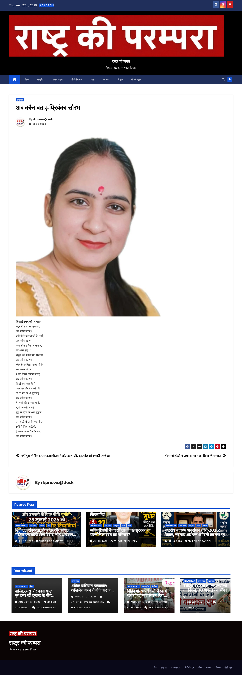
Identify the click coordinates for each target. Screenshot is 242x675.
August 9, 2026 (197, 596)
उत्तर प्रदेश (75, 581)
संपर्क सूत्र (136, 79)
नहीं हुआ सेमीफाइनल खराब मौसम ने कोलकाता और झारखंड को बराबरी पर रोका (65, 456)
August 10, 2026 (142, 602)
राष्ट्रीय (40, 79)
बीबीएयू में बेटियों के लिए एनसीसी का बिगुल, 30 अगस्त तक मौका (205, 588)
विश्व (26, 79)
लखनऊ (211, 581)
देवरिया (154, 586)
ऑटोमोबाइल (76, 79)
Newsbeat (21, 525)
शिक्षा (129, 525)
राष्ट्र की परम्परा (121, 61)
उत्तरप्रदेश (57, 79)
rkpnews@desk (43, 119)
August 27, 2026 (29, 602)
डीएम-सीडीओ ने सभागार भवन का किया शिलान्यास (192, 456)
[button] (223, 79)
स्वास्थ (105, 79)
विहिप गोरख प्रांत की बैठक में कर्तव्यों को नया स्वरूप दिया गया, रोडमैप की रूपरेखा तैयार (147, 595)
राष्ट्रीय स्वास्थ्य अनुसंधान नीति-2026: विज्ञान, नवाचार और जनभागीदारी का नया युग (195, 532)
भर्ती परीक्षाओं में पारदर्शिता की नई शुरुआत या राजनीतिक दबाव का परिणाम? (120, 532)
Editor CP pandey (51, 541)
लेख (49, 525)
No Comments (46, 607)
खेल (92, 79)
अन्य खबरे (20, 100)
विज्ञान (120, 79)
